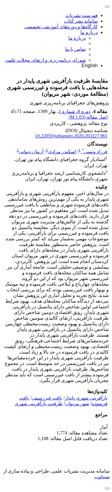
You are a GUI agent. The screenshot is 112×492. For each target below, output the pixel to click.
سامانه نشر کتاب (81, 21)
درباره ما (89, 32)
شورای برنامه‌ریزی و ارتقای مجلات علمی (45, 60)
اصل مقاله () (88, 117)
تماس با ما (75, 49)
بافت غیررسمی (47, 397)
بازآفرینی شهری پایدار (86, 397)
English (90, 65)
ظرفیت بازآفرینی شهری (39, 403)
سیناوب (102, 476)
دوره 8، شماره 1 (74, 111)
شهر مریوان (77, 403)
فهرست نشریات (81, 15)
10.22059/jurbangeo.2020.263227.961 (71, 135)
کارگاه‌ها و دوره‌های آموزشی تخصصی (61, 26)
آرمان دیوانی (31, 151)
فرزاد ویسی (95, 151)
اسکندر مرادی (62, 151)
